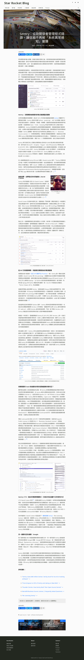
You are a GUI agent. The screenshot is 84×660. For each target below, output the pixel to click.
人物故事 (27, 8)
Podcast (47, 8)
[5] (33, 499)
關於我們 (33, 643)
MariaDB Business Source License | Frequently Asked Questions (42, 591)
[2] (45, 197)
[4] (26, 439)
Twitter (58, 650)
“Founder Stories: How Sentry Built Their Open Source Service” (41, 587)
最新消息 (33, 645)
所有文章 (7, 8)
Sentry (56, 118)
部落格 (57, 645)
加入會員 (9, 650)
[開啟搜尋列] (78, 7)
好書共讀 (41, 8)
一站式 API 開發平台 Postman (39, 274)
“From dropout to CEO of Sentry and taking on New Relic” (40, 583)
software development (37, 615)
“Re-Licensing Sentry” (29, 595)
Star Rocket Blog (16, 3)
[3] (29, 300)
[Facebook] (72, 2)
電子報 (13, 8)
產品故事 (34, 8)
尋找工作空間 (10, 645)
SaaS (29, 615)
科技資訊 (20, 8)
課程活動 (9, 643)
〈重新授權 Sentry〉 (48, 516)
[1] (55, 171)
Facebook (58, 652)
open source (23, 615)
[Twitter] (75, 2)
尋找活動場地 (10, 647)
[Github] (78, 2)
